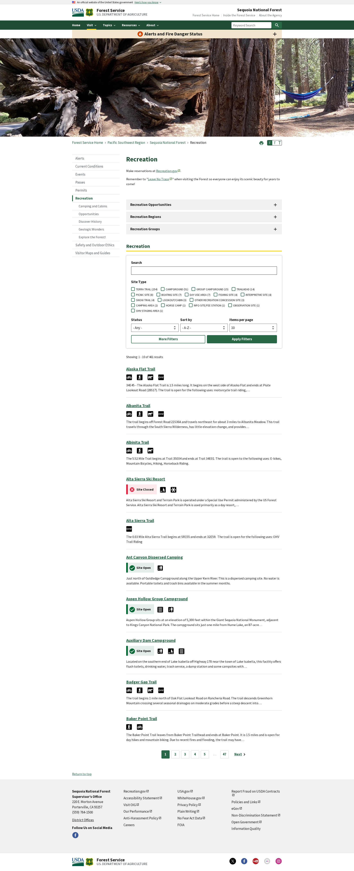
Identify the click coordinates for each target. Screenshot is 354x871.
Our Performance (136, 811)
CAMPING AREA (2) (147, 305)
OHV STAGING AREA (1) (149, 311)
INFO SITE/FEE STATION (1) (209, 305)
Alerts (79, 158)
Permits (81, 190)
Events (80, 174)
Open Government (245, 822)
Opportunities (89, 214)
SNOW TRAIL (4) (145, 300)
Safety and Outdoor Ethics (94, 245)
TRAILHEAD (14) (246, 289)
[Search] (277, 25)
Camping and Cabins (93, 206)
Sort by (186, 320)
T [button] (270, 143)
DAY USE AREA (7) (200, 295)
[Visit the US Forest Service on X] (232, 861)
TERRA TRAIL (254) (147, 289)
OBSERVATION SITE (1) (246, 305)
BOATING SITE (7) (171, 295)
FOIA (180, 825)
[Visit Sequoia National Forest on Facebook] (75, 835)
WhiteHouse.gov (189, 798)
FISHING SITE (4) (228, 295)
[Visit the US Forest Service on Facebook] (244, 861)
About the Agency (270, 15)
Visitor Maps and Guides (92, 253)
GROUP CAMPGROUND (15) (212, 289)
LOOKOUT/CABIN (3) (174, 300)
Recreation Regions (145, 216)
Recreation (84, 198)
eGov (235, 808)
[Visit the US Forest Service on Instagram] (278, 861)
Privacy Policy (187, 805)
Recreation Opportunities (150, 204)
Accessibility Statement (141, 798)
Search (136, 262)
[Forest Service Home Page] (89, 12)
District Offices (83, 820)
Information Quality (246, 828)
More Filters (168, 339)
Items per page (241, 320)
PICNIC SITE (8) (144, 295)
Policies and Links (244, 802)
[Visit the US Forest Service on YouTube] (255, 861)
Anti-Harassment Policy (141, 818)
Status (136, 320)
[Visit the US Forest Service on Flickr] (267, 861)
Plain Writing (186, 811)
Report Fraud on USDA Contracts (255, 791)
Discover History (90, 221)
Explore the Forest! (92, 237)
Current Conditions (89, 166)
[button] (261, 142)
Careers (129, 825)
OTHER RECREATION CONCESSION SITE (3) (219, 300)
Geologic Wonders (91, 229)
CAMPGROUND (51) (177, 289)
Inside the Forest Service (239, 15)
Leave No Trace (158, 179)
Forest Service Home (206, 15)
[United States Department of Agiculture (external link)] (79, 12)
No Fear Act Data (189, 818)
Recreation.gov (166, 171)
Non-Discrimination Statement (254, 815)
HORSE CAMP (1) (176, 305)
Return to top (82, 774)
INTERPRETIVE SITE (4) (258, 295)
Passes (80, 182)
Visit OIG (130, 805)
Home (76, 25)
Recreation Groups (145, 229)
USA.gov (183, 791)
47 (224, 754)
